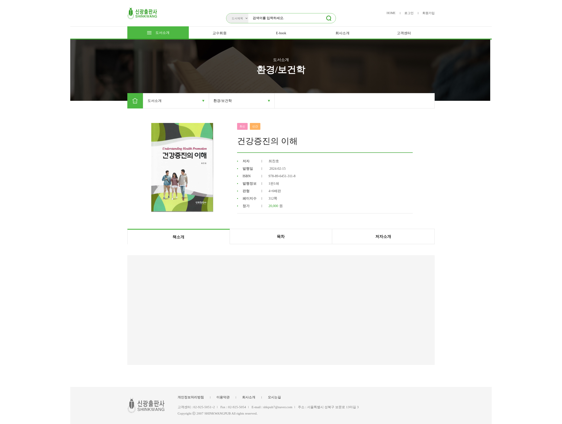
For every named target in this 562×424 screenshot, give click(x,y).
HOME (391, 13)
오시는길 (274, 397)
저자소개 (383, 236)
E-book (281, 33)
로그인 (409, 13)
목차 (281, 236)
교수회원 (220, 33)
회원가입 (428, 13)
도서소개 (162, 32)
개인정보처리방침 (191, 397)
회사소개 (342, 33)
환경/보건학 (222, 101)
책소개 (178, 237)
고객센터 (404, 33)
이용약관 (223, 397)
